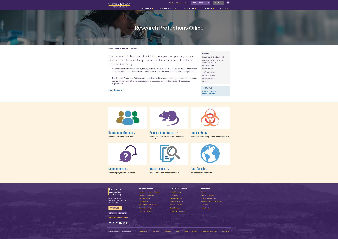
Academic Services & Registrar (149, 192)
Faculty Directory (176, 198)
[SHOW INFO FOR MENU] (222, 3)
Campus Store (144, 201)
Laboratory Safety (208, 65)
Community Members (208, 198)
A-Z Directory (174, 195)
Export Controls (207, 69)
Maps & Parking (175, 192)
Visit (201, 3)
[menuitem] (218, 3)
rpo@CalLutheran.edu (209, 91)
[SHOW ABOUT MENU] (228, 8)
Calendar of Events (176, 201)
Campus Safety (144, 198)
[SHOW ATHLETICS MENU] (213, 8)
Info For (217, 3)
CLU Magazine (175, 208)
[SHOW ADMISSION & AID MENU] (176, 8)
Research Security (208, 78)
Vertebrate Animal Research (162, 133)
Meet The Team (207, 82)
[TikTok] (127, 223)
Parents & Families (207, 195)
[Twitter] (113, 223)
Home (110, 48)
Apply (194, 3)
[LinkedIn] (120, 223)
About (223, 8)
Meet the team (115, 90)
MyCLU (171, 3)
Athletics (207, 8)
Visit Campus (122, 213)
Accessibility (155, 231)
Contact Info (143, 231)
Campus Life (188, 8)
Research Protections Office (169, 28)
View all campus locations (117, 217)
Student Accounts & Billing (148, 205)
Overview (205, 54)
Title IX (178, 231)
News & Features (176, 205)
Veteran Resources (145, 211)
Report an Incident (191, 231)
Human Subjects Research (120, 133)
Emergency (167, 231)
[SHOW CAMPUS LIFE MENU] (196, 8)
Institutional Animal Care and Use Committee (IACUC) (213, 61)
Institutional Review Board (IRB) (213, 57)
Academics (146, 8)
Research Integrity (208, 75)
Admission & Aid (167, 8)
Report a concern (208, 93)
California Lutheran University (119, 5)
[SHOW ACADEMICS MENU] (153, 8)
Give (207, 3)
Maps (186, 3)
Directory (179, 3)
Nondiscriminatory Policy (209, 231)
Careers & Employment (178, 211)
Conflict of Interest (208, 72)
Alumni (203, 192)
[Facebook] (110, 223)
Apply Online (114, 208)
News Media (205, 208)
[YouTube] (124, 223)
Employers (204, 205)
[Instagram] (117, 223)
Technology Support (146, 208)
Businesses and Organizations (211, 201)
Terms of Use (226, 231)
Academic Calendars (146, 195)
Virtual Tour (113, 213)
